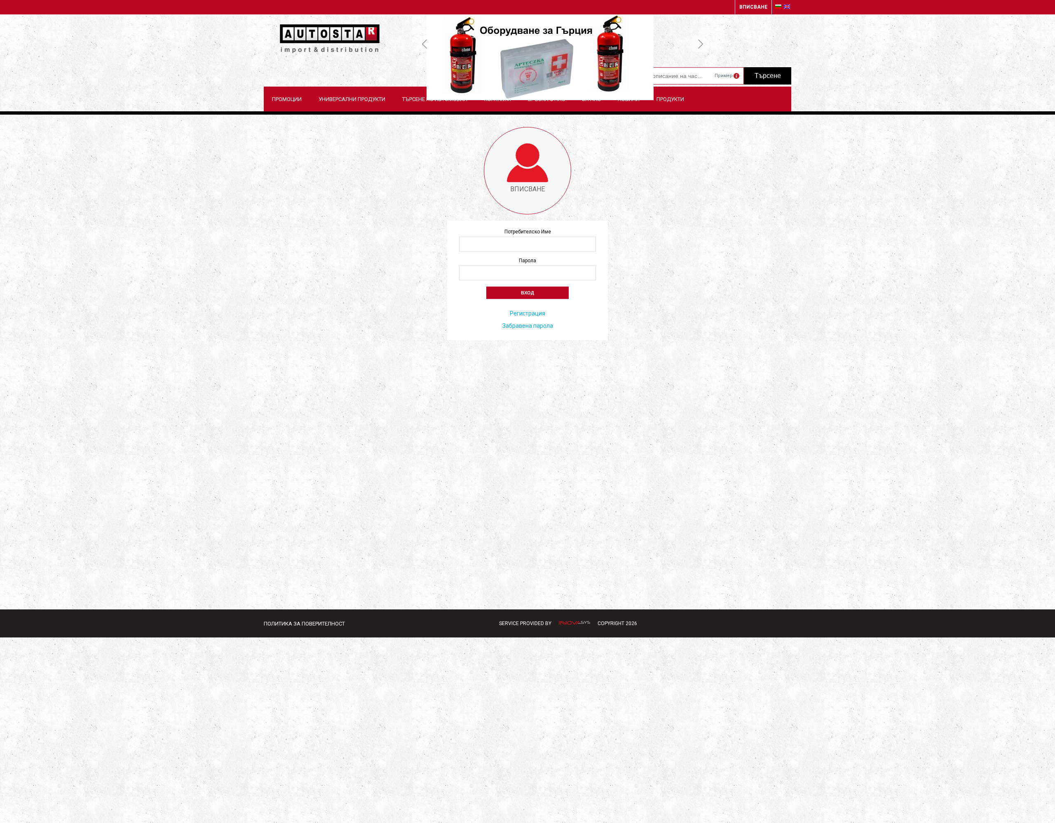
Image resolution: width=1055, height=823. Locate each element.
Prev (424, 43)
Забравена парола (527, 325)
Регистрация (527, 313)
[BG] (778, 7)
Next (700, 43)
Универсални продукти (352, 99)
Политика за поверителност (304, 624)
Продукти (670, 99)
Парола (527, 260)
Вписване (753, 7)
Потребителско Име (527, 232)
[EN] (787, 7)
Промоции (287, 99)
